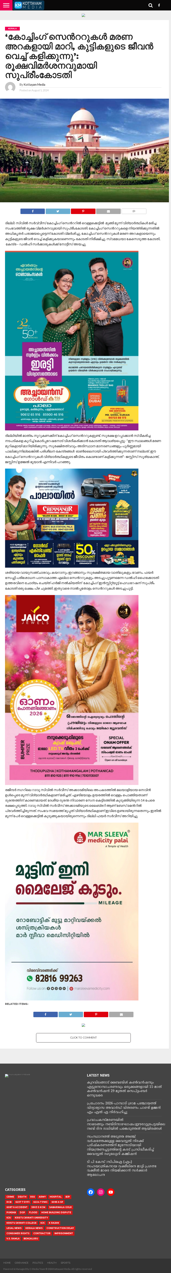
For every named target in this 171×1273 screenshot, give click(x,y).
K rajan (54, 1223)
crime (10, 1196)
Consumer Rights (17, 1233)
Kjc (42, 1223)
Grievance (21, 1262)
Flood (33, 1212)
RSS (32, 1196)
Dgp (22, 1212)
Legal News (13, 1228)
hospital (56, 1196)
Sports (65, 1262)
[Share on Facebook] (32, 210)
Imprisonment (63, 1233)
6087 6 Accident (17, 1207)
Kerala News (34, 1228)
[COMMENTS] (133, 210)
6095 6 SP (57, 1202)
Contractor (41, 1233)
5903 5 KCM (38, 1207)
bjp (67, 1196)
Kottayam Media (34, 84)
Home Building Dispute (56, 1212)
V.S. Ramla (13, 1238)
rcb (8, 1202)
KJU (8, 1217)
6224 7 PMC (40, 1202)
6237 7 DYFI (22, 1202)
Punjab (11, 1212)
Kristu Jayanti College (21, 1223)
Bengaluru (31, 1238)
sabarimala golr (60, 1207)
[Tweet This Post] (57, 210)
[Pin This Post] (83, 210)
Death (22, 1196)
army (42, 1196)
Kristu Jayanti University (31, 1217)
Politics (38, 1262)
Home (7, 1262)
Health (52, 1262)
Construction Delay (60, 1228)
